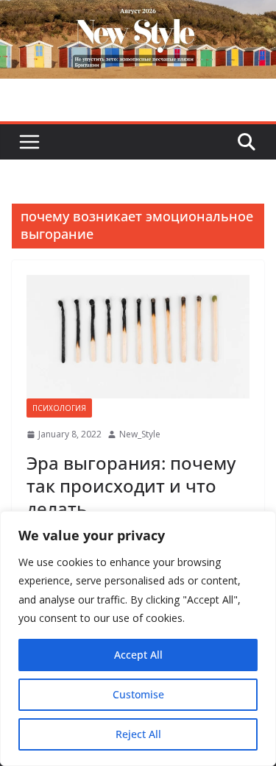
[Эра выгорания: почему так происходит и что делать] (138, 337)
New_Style (139, 434)
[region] (138, 638)
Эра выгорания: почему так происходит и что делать (131, 485)
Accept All (138, 655)
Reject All (138, 734)
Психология (59, 408)
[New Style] (138, 16)
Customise (138, 694)
